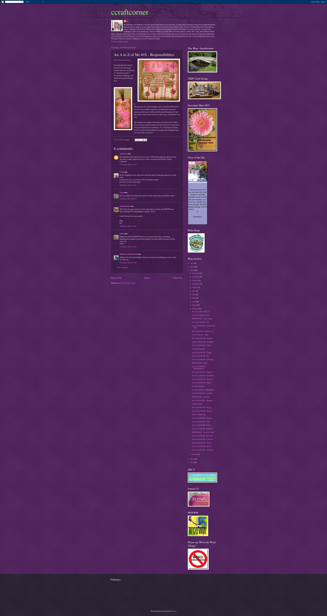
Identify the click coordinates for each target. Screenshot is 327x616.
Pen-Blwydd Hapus (198, 386)
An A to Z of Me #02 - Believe (202, 446)
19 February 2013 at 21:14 (128, 164)
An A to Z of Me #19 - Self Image (203, 359)
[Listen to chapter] (197, 212)
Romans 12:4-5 (201, 209)
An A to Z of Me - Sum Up (200, 311)
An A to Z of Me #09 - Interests (202, 411)
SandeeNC (123, 153)
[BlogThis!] (138, 140)
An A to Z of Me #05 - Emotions (202, 428)
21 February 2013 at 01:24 (128, 246)
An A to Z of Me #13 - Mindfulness (203, 390)
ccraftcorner (130, 12)
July (193, 291)
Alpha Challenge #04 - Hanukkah (202, 342)
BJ (127, 21)
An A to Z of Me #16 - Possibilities (203, 375)
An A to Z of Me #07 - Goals (201, 421)
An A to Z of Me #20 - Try (200, 356)
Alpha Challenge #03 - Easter (201, 443)
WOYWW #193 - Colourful (200, 397)
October (195, 280)
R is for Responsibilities (122, 60)
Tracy (122, 192)
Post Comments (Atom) (128, 283)
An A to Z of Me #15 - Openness (202, 379)
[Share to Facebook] (143, 140)
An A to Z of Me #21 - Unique (201, 352)
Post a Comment (122, 267)
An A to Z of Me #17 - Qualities (202, 372)
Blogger (173, 611)
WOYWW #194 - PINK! (199, 363)
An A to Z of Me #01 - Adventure (202, 450)
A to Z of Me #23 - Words (200, 335)
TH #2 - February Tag (199, 414)
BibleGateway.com (198, 219)
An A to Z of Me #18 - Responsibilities (199, 367)
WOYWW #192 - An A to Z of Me (203, 432)
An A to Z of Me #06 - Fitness (201, 425)
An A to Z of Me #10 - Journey (202, 407)
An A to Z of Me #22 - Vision (201, 345)
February (195, 308)
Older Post (178, 277)
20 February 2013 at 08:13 (128, 198)
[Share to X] (141, 140)
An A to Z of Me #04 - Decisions (202, 435)
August (194, 287)
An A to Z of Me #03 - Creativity (202, 439)
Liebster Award (197, 404)
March (194, 305)
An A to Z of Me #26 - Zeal (201, 315)
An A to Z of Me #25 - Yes (200, 322)
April (194, 301)
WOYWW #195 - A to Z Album (202, 318)
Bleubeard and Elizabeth (128, 254)
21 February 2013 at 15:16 (128, 262)
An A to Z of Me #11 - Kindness (202, 400)
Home (147, 277)
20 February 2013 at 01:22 (128, 185)
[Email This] (136, 140)
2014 (192, 267)
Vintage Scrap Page (198, 349)
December (196, 273)
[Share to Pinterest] (145, 140)
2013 (192, 270)
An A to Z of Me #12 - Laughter (202, 393)
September (196, 284)
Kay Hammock (125, 206)
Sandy (122, 233)
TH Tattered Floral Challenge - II (203, 331)
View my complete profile (119, 41)
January (195, 454)
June (194, 294)
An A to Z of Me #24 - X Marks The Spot (203, 327)
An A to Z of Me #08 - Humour (202, 418)
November (196, 277)
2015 (192, 263)
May (194, 298)
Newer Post (116, 277)
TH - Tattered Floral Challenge (202, 338)
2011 (192, 462)
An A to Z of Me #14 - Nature (201, 382)
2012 (192, 459)
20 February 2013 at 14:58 (128, 226)
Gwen (122, 172)
